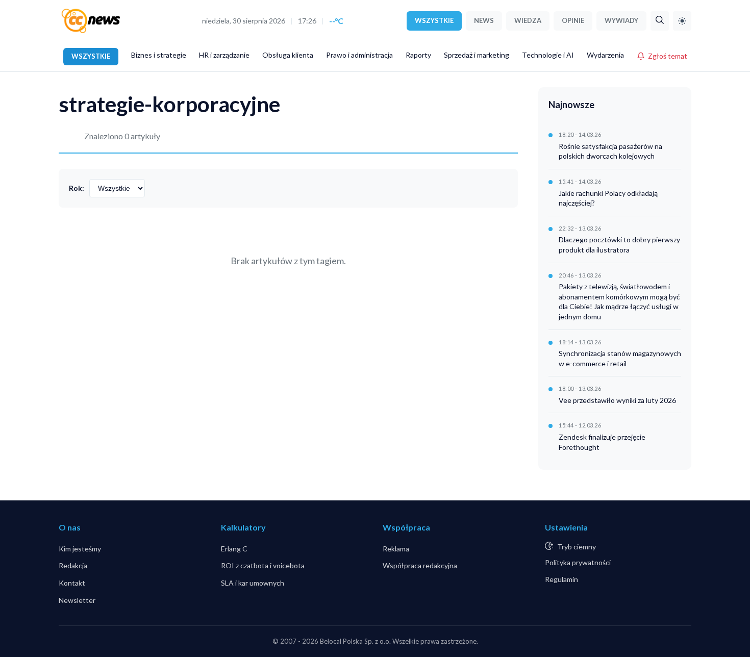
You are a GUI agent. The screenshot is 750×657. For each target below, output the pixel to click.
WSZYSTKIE (434, 20)
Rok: (76, 188)
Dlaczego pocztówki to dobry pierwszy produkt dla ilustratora (619, 244)
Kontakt (72, 582)
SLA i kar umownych (252, 582)
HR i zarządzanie (224, 54)
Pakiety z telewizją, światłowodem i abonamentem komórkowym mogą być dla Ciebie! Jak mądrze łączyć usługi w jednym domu (619, 301)
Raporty (418, 54)
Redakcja (73, 565)
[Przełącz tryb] (682, 21)
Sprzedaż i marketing (476, 54)
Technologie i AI (548, 54)
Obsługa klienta (287, 54)
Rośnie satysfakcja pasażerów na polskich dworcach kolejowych (610, 151)
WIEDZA (527, 20)
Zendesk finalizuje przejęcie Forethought (602, 442)
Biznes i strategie (158, 54)
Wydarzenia (605, 54)
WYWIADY (621, 20)
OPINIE (573, 20)
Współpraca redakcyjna (420, 565)
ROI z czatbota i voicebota (263, 565)
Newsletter (77, 600)
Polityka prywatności (578, 562)
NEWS (484, 20)
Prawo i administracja (359, 54)
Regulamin (561, 579)
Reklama (396, 548)
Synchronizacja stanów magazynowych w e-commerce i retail (620, 358)
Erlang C (234, 548)
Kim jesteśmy (80, 548)
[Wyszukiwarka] (660, 21)
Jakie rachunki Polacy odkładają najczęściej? (608, 198)
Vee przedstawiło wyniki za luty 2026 (617, 400)
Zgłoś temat (667, 56)
